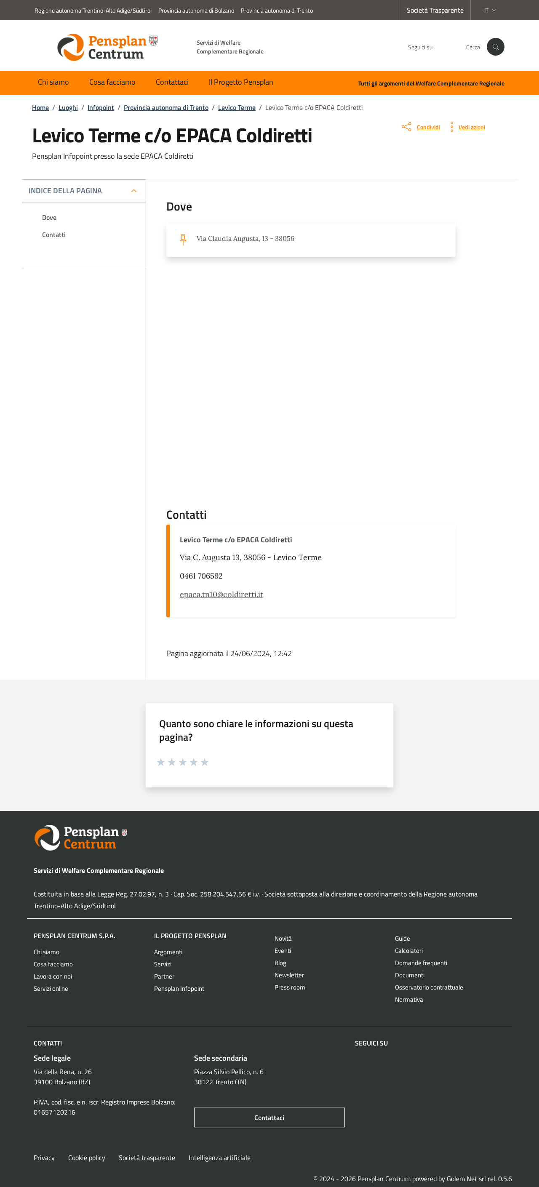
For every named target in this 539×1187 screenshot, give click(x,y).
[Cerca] (495, 47)
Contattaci (172, 82)
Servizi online (51, 988)
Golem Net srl (466, 1179)
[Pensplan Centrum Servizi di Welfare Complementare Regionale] (269, 837)
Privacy (44, 1157)
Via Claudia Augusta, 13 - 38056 (245, 238)
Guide (402, 938)
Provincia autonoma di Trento (277, 10)
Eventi (283, 950)
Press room (290, 987)
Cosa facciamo (112, 82)
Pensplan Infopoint (179, 988)
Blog (280, 963)
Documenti (409, 975)
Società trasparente (147, 1157)
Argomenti (168, 952)
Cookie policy (86, 1157)
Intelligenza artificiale (220, 1157)
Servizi (162, 964)
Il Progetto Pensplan (241, 82)
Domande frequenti (421, 963)
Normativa (409, 999)
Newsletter (289, 975)
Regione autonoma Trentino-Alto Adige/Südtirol (93, 10)
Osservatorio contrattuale (429, 987)
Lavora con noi (53, 976)
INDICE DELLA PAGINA (65, 190)
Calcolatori (409, 950)
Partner (164, 976)
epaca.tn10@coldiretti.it (221, 594)
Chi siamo (53, 82)
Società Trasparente (435, 10)
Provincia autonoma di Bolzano (196, 10)
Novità (283, 938)
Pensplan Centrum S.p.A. (74, 936)
